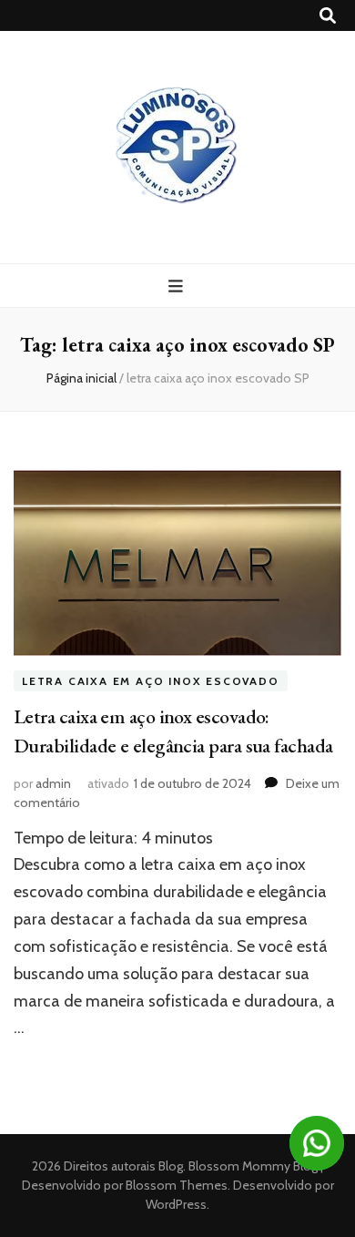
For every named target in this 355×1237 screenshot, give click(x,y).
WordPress (176, 1204)
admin (53, 783)
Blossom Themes (175, 1185)
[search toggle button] (328, 16)
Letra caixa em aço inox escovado (150, 681)
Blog (170, 1166)
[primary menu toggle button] (178, 286)
